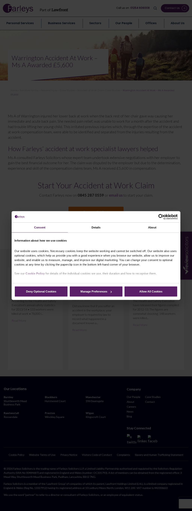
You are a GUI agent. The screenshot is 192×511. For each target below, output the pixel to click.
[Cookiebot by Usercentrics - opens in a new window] (161, 216)
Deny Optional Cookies (41, 291)
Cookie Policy (35, 273)
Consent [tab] (39, 227)
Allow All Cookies (150, 291)
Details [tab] (96, 227)
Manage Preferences (93, 291)
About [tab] (152, 227)
